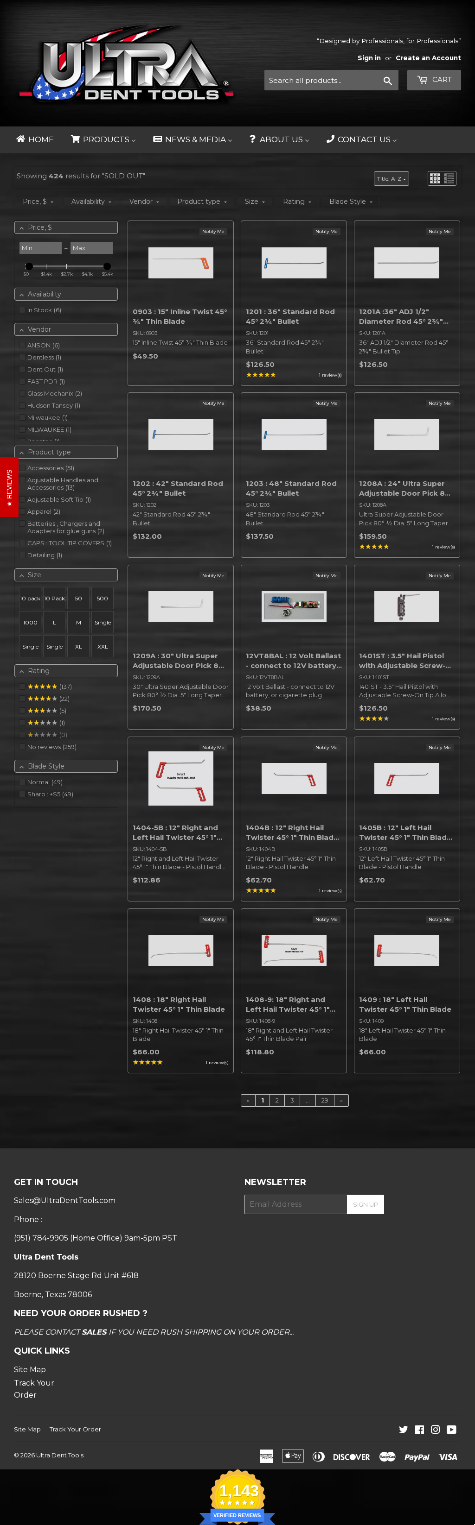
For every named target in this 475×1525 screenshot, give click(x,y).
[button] (435, 178)
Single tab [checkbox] (30, 650)
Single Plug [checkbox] (103, 626)
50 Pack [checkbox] (78, 602)
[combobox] (331, 80)
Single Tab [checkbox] (54, 650)
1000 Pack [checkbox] (30, 626)
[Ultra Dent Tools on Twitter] (403, 1430)
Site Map (30, 1369)
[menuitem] (34, 139)
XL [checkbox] (78, 646)
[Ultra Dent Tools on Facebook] (419, 1430)
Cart (441, 79)
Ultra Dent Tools (59, 1455)
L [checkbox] (54, 622)
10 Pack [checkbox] (54, 598)
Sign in (369, 58)
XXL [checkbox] (102, 646)
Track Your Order (75, 1429)
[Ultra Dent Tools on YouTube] (451, 1430)
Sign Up (365, 1204)
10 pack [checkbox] (30, 598)
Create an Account (428, 58)
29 (324, 1100)
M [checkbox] (78, 622)
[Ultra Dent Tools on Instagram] (435, 1430)
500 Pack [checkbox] (102, 602)
